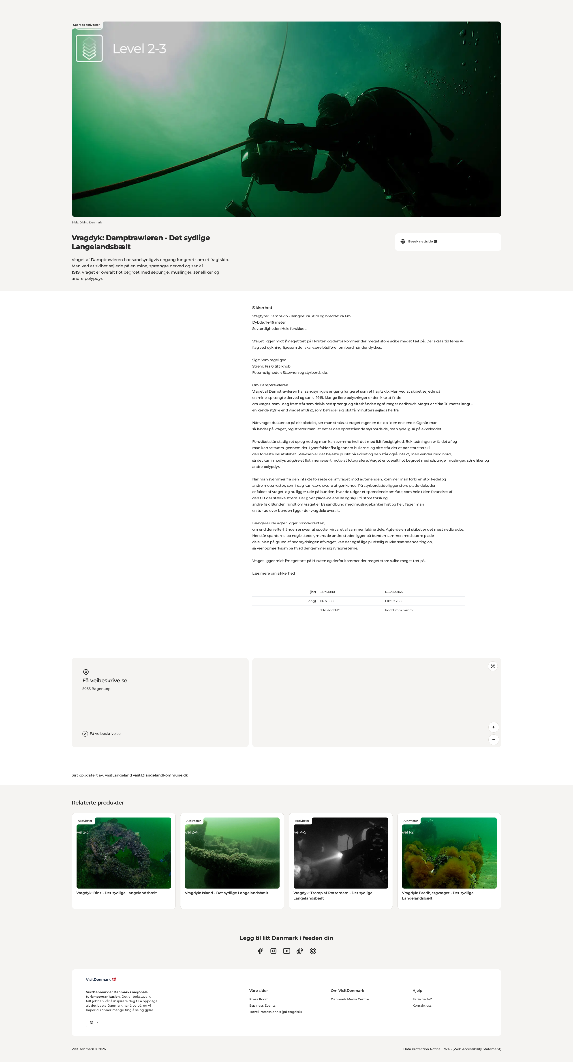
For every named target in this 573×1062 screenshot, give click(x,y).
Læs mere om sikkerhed (273, 573)
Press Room (259, 999)
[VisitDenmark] (101, 979)
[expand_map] (493, 666)
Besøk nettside (420, 241)
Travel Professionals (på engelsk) (275, 1012)
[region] (376, 702)
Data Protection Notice (421, 1049)
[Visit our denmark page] (260, 951)
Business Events (262, 1006)
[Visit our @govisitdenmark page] (300, 951)
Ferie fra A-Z (422, 999)
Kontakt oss (422, 1006)
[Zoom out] (493, 739)
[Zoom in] (493, 727)
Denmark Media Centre (350, 999)
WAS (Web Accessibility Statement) (472, 1049)
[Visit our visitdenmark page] (287, 951)
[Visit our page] (273, 951)
